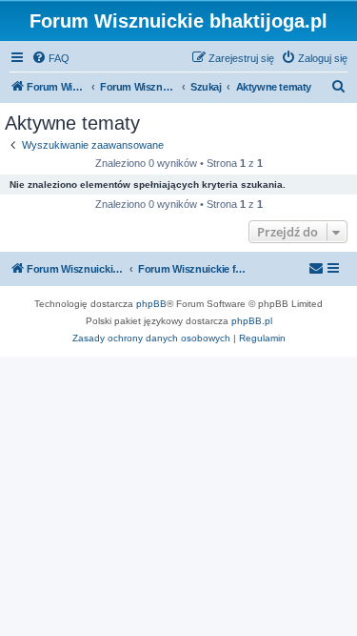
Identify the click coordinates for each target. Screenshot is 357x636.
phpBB (151, 303)
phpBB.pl (251, 321)
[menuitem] (50, 58)
